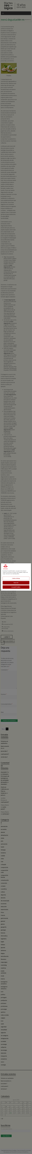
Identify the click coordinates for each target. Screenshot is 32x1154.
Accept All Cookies (16, 587)
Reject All (16, 582)
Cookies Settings (16, 578)
